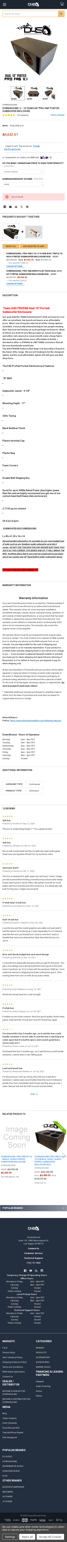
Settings (10, 1537)
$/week (36, 146)
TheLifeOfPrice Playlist (12, 1432)
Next (33, 1094)
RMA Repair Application (13, 1371)
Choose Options (14, 266)
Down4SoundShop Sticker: (22, 179)
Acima (39, 1391)
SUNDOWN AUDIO (11, 1471)
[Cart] (62, 4)
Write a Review (58, 115)
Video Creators (9, 1418)
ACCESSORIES (42, 1362)
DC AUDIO (7, 1456)
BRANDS (40, 1348)
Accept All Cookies (50, 1537)
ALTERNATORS (43, 1357)
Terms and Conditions (12, 1367)
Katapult (40, 1381)
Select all (11, 246)
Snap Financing (43, 1386)
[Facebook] (4, 206)
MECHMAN (7, 1492)
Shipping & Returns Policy (14, 1362)
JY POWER (7, 1501)
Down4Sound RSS (11, 1428)
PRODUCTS (41, 1352)
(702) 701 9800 (33, 1263)
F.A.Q (4, 1348)
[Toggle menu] (4, 4)
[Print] (16, 206)
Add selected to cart (33, 246)
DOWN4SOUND (9, 1461)
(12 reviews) (22, 115)
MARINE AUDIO (43, 1367)
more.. (5, 1475)
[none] (33, 52)
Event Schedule (9, 1423)
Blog (4, 1413)
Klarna (39, 1396)
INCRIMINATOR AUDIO (12, 1466)
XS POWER (7, 1496)
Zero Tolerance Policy (12, 1357)
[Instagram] (42, 1270)
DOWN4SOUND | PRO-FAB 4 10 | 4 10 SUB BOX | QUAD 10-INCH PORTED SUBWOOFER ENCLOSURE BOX (50, 1160)
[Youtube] (30, 1270)
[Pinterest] (27, 206)
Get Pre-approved (12, 149)
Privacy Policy (8, 1352)
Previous (3, 1156)
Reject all (27, 1537)
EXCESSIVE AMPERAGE (13, 1487)
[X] (21, 206)
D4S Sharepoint (9, 1437)
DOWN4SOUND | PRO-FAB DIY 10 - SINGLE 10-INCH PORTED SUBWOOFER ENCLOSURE (16, 1159)
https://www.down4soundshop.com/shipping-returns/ (35, 720)
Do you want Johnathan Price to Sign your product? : (33, 165)
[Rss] (36, 1270)
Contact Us (7, 1376)
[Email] (10, 206)
